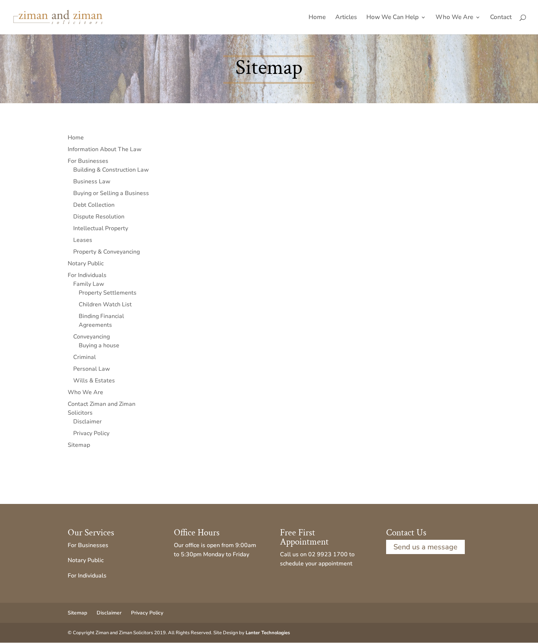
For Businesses (88, 161)
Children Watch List (105, 304)
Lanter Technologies (268, 632)
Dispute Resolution (98, 217)
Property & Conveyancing (106, 252)
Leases (82, 240)
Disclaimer (87, 422)
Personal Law (91, 369)
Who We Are (454, 18)
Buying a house (99, 345)
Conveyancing (91, 337)
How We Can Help (392, 18)
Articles (346, 18)
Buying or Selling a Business (111, 193)
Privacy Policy (91, 433)
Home (317, 18)
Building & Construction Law (111, 170)
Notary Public (86, 263)
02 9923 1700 (328, 554)
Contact (501, 18)
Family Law (88, 284)
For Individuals (87, 275)
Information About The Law (105, 149)
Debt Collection (94, 205)
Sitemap (79, 445)
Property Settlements (108, 293)
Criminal (84, 357)
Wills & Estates (94, 381)
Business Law (92, 181)
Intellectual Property (100, 228)
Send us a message (425, 547)
